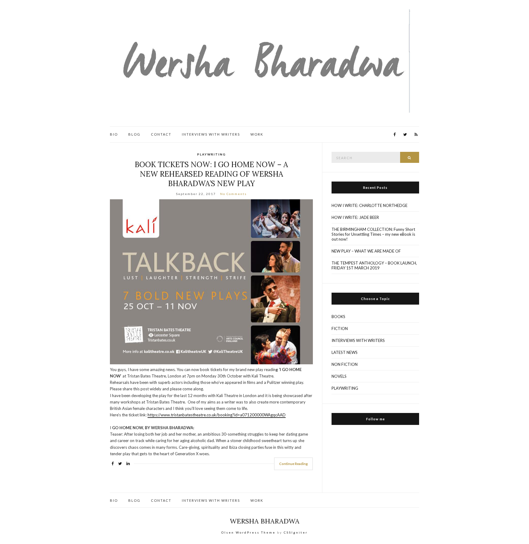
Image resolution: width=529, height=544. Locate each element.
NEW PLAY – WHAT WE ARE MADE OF (366, 251)
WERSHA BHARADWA (264, 521)
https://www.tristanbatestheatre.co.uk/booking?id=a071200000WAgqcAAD (217, 414)
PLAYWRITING (211, 154)
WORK (256, 134)
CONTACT (161, 134)
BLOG (134, 134)
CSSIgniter (296, 532)
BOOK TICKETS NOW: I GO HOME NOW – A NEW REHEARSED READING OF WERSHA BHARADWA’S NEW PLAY (211, 174)
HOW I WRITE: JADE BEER (355, 217)
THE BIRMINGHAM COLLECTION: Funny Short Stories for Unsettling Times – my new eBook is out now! (373, 234)
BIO (114, 134)
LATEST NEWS (345, 352)
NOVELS (339, 376)
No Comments (233, 194)
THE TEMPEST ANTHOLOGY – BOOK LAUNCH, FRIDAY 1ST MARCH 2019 (374, 265)
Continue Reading (293, 464)
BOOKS (338, 316)
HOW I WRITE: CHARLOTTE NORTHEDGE (369, 205)
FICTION (340, 328)
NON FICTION (345, 364)
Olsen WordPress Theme (248, 532)
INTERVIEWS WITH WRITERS (211, 134)
